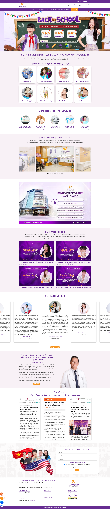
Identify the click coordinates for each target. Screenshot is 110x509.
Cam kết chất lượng (48, 495)
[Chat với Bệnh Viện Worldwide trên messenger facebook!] (2, 502)
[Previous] (4, 31)
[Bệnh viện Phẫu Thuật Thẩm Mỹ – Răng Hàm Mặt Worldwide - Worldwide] (25, 5)
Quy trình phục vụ (47, 492)
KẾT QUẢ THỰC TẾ (61, 9)
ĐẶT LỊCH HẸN (74, 9)
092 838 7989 (72, 6)
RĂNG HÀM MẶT (42, 9)
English (85, 1)
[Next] (106, 31)
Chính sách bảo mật (48, 497)
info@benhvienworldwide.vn (74, 492)
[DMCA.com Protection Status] (72, 498)
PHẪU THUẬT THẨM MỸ (51, 9)
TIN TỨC (67, 9)
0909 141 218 (84, 6)
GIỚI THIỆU (34, 9)
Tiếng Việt (79, 1)
